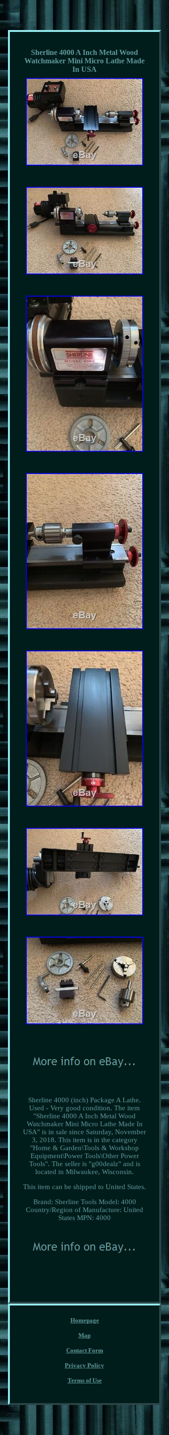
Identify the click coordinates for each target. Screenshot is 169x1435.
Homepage (84, 1320)
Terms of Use (85, 1380)
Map (84, 1335)
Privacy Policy (84, 1365)
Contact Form (84, 1350)
